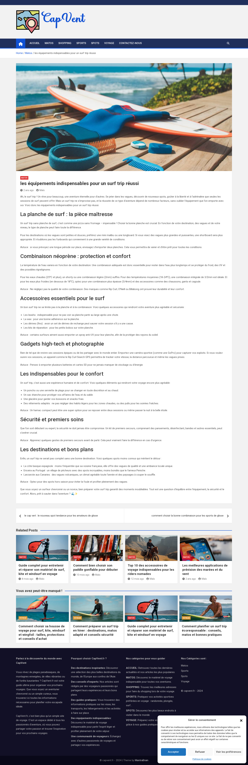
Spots (95, 43)
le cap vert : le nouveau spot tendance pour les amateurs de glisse (61, 515)
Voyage (109, 43)
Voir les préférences (228, 751)
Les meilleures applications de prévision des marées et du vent (205, 569)
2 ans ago (28, 190)
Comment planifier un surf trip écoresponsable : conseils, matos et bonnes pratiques (204, 630)
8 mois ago (27, 578)
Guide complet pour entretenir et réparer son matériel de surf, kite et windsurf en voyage (42, 569)
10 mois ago (82, 574)
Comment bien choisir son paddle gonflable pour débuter (95, 567)
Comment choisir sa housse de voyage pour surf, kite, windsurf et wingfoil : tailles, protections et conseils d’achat (42, 632)
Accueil (35, 43)
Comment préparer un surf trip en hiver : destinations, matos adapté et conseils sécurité (95, 630)
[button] (241, 720)
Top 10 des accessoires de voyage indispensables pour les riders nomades (151, 569)
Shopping (64, 43)
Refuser (200, 751)
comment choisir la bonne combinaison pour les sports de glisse (187, 515)
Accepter (173, 751)
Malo (42, 190)
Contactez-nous (130, 43)
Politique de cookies (201, 759)
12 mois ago (137, 578)
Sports (81, 43)
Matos (49, 43)
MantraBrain (141, 760)
